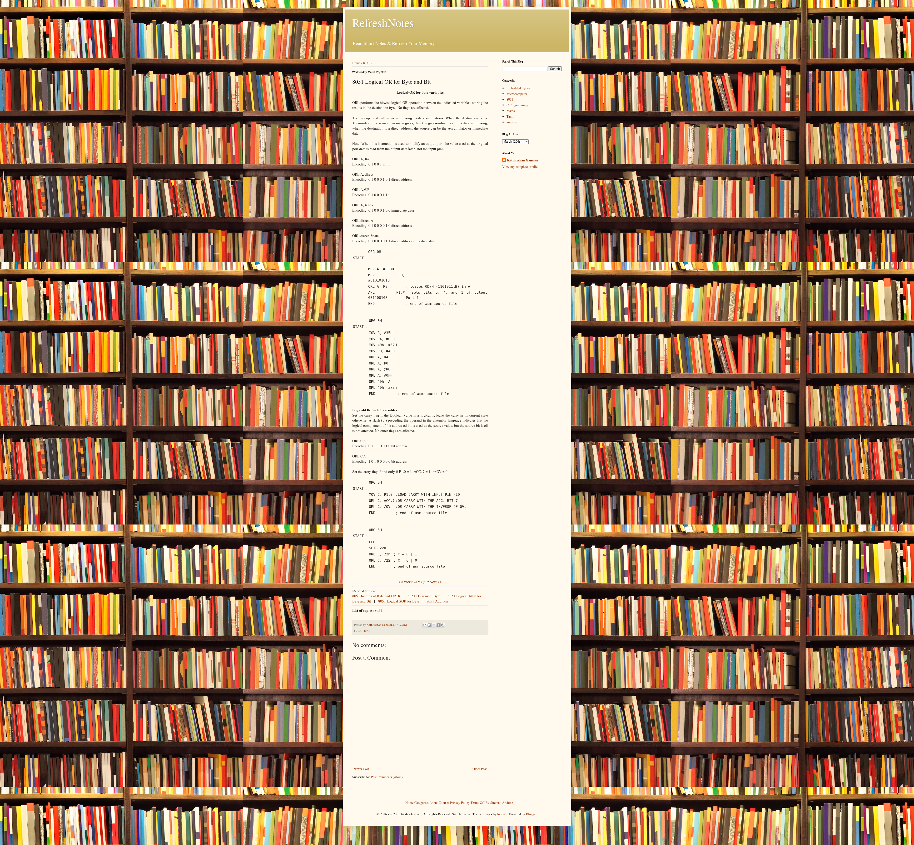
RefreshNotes (383, 22)
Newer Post (361, 769)
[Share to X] (433, 625)
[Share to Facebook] (438, 625)
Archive (507, 802)
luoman (502, 814)
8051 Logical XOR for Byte (398, 601)
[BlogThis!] (429, 625)
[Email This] (424, 625)
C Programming (517, 105)
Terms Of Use (480, 802)
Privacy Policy (460, 802)
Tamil (510, 116)
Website (512, 122)
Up (423, 581)
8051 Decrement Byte (424, 595)
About (433, 802)
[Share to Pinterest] (442, 625)
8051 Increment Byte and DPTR (376, 595)
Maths (511, 110)
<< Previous (407, 581)
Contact (444, 802)
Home (356, 63)
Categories (421, 802)
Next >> (436, 581)
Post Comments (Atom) (387, 777)
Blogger (531, 814)
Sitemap (495, 802)
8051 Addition (437, 601)
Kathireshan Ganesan (522, 160)
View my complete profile (519, 166)
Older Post (479, 769)
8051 (366, 63)
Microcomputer (517, 94)
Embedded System (519, 88)
